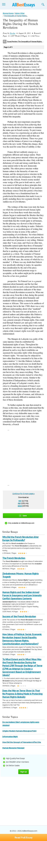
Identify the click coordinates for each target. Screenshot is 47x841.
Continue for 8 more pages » (23, 493)
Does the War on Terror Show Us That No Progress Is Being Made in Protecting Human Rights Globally (22, 693)
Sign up (23, 771)
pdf (19, 503)
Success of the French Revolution (19, 616)
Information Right (10, 736)
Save (25, 515)
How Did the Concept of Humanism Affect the (21, 742)
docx (20, 505)
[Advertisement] (23, 457)
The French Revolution (13, 558)
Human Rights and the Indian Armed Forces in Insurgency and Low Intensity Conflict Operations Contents (21, 595)
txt (19, 500)
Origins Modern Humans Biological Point (19, 731)
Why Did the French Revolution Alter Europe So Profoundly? (20, 538)
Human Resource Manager (13, 748)
